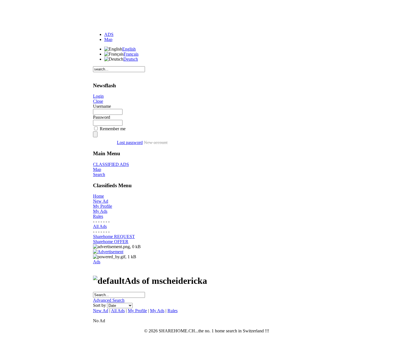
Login (98, 96)
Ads (96, 261)
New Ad (100, 201)
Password (101, 117)
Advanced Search (108, 300)
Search (99, 174)
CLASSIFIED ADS (111, 164)
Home (98, 196)
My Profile (102, 206)
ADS (109, 34)
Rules (98, 216)
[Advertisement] (206, 15)
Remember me (113, 128)
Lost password (130, 142)
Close (98, 101)
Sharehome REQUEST (114, 236)
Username (102, 106)
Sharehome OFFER (110, 241)
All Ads (100, 226)
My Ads (100, 211)
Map (108, 39)
